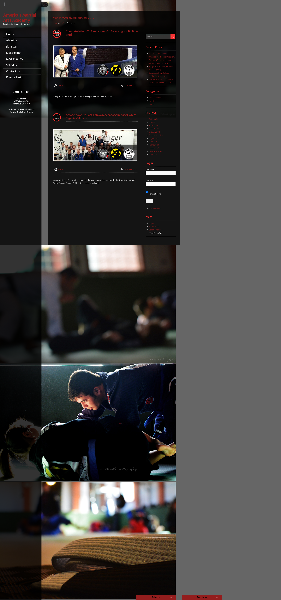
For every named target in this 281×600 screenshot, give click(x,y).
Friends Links (14, 77)
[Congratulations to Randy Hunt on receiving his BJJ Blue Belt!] (95, 77)
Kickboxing (13, 52)
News (151, 104)
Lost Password (155, 208)
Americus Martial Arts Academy (19, 18)
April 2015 (153, 142)
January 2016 (154, 129)
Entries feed (154, 226)
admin (60, 85)
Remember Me (155, 194)
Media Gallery (14, 59)
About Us (12, 40)
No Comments (131, 85)
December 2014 (155, 151)
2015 (62, 23)
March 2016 (154, 125)
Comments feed (155, 230)
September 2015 (156, 135)
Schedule (12, 65)
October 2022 (155, 119)
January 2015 (154, 148)
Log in (151, 223)
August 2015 (154, 138)
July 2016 (152, 122)
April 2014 (153, 154)
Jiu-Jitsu (11, 46)
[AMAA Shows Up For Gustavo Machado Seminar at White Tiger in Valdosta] (95, 160)
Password (150, 180)
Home (10, 34)
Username (150, 169)
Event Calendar (155, 98)
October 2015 (154, 132)
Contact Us (13, 71)
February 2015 (155, 145)
